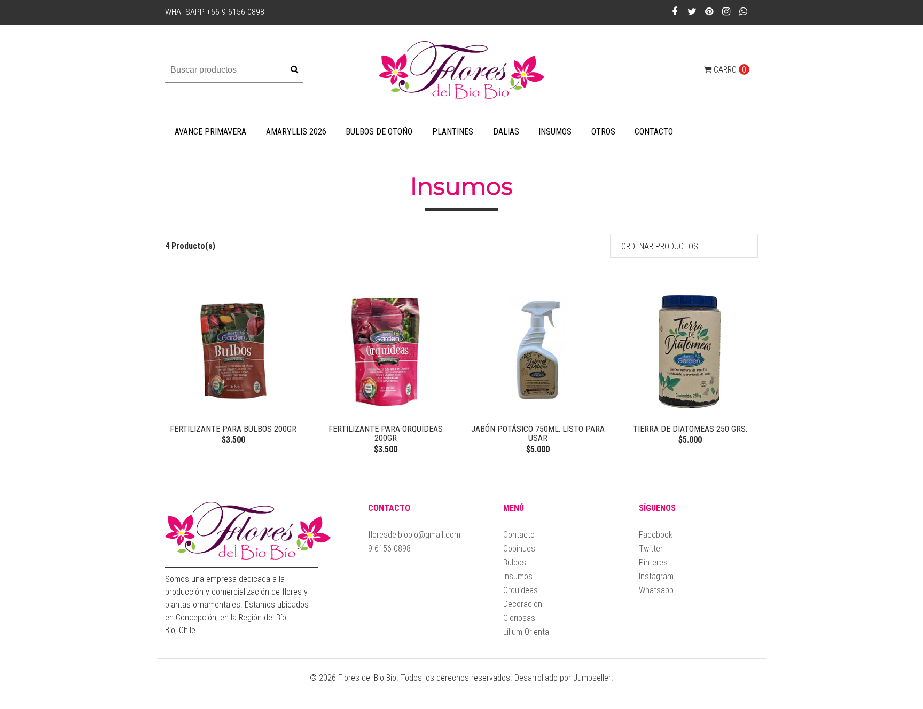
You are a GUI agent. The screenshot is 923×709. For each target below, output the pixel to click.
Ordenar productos (659, 246)
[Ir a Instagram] (726, 11)
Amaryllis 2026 (296, 132)
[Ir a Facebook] (674, 11)
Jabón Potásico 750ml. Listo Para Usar (538, 434)
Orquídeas (520, 590)
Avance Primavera (210, 132)
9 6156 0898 (389, 548)
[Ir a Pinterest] (709, 11)
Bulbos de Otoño (379, 132)
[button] (684, 246)
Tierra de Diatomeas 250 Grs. (690, 429)
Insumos (555, 132)
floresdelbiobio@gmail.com (414, 535)
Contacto (654, 132)
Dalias (506, 132)
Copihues (519, 548)
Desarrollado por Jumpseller (562, 678)
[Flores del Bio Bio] (461, 70)
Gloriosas (519, 618)
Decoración (522, 604)
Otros (603, 132)
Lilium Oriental (527, 632)
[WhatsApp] (743, 11)
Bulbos (514, 562)
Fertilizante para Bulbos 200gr (233, 429)
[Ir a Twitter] (691, 11)
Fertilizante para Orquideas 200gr (385, 434)
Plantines (452, 132)
